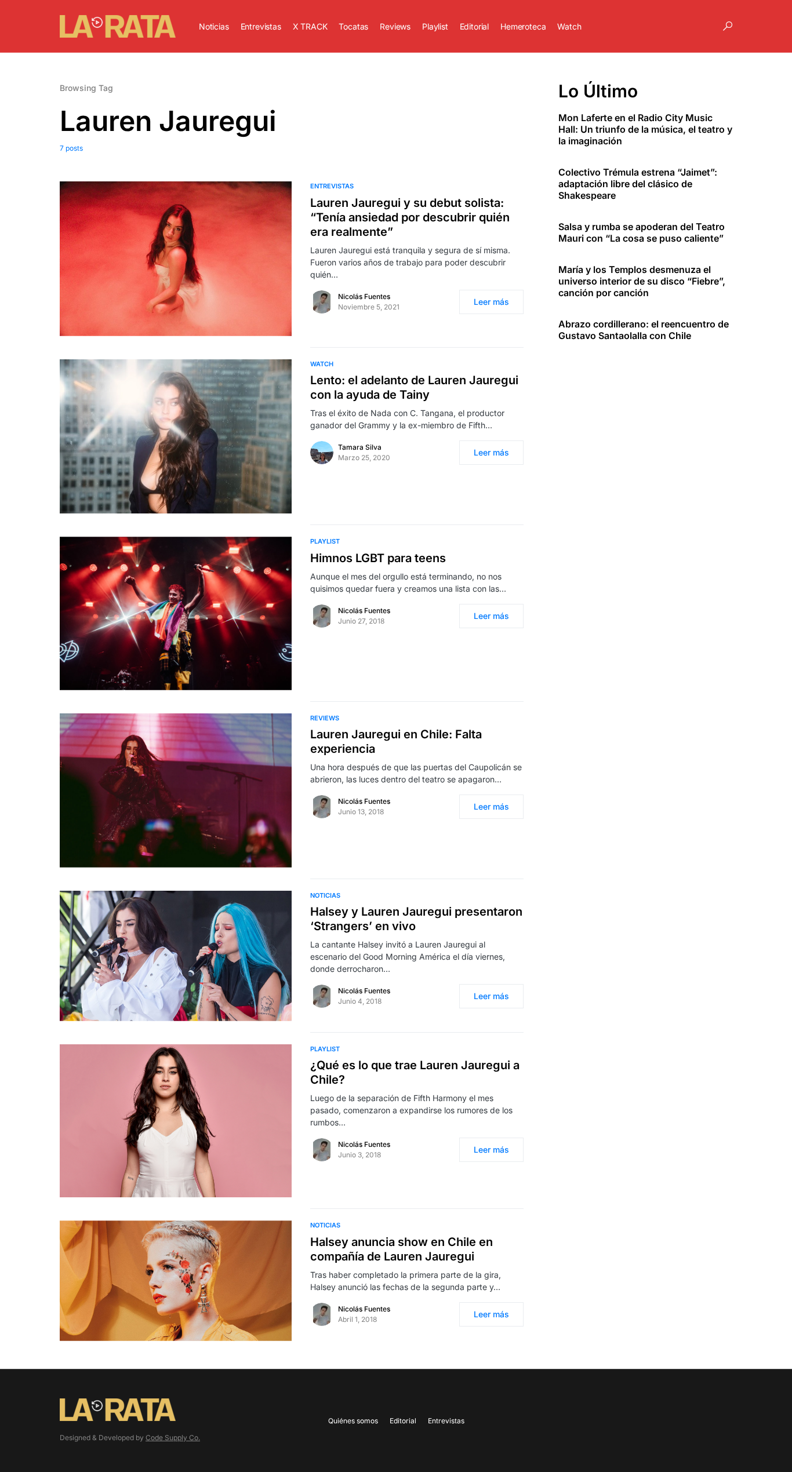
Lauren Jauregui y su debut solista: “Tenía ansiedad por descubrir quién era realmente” (410, 217)
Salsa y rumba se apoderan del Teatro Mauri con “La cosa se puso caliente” (641, 232)
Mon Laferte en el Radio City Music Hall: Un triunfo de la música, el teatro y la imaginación (645, 129)
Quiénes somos (353, 1420)
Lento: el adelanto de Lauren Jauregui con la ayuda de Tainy (414, 387)
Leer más (491, 302)
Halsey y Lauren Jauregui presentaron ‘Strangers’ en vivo (416, 919)
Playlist (325, 541)
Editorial (403, 1420)
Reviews (324, 718)
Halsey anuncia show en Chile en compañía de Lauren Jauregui (401, 1249)
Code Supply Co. (173, 1437)
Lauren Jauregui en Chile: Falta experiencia (396, 741)
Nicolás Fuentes (364, 296)
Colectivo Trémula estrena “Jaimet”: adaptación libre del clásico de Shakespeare (637, 183)
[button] (727, 26)
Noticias (325, 895)
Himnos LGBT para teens (378, 558)
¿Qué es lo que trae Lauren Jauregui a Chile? (414, 1072)
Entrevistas (332, 186)
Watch (321, 364)
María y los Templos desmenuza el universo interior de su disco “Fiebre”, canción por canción (641, 281)
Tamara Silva (360, 447)
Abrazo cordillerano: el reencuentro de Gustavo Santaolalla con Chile (643, 329)
